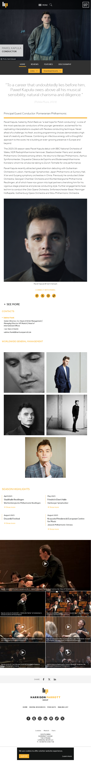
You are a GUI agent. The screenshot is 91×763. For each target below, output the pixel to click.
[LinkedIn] (55, 679)
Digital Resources (37, 707)
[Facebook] (37, 296)
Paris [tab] (53, 730)
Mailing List (63, 707)
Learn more (67, 756)
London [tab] (38, 730)
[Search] (50, 4)
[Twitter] (42, 296)
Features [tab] (48, 64)
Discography (64, 64)
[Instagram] (48, 296)
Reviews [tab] (34, 64)
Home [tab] (22, 64)
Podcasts (51, 707)
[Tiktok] (54, 296)
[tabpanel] (45, 375)
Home (25, 707)
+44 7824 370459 (11, 329)
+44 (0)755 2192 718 (46, 742)
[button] (44, 304)
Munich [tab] (46, 730)
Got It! (24, 756)
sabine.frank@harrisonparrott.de (17, 332)
